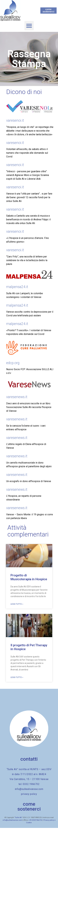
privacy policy (29, 794)
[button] (29, 25)
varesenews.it (16, 397)
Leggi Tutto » (17, 604)
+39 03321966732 (35, 820)
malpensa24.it (17, 287)
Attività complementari (28, 531)
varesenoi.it (15, 120)
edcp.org (12, 363)
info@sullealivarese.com (12, 820)
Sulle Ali (18, 817)
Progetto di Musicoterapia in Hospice (29, 577)
